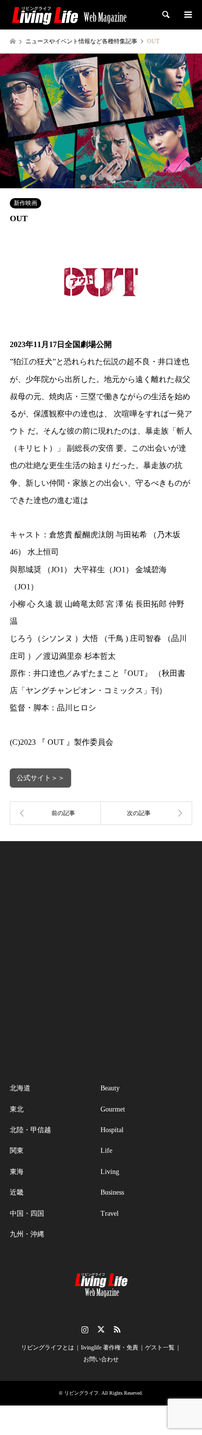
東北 (17, 1109)
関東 (17, 1150)
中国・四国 (27, 1213)
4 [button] (110, 177)
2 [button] (92, 177)
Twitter (101, 1329)
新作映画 (25, 203)
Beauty (110, 1088)
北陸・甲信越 (30, 1130)
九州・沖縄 (27, 1234)
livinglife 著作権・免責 (109, 1347)
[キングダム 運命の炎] (55, 813)
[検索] (165, 14)
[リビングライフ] (69, 14)
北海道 (20, 1088)
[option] (101, 121)
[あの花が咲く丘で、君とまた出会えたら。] (146, 813)
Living (110, 1171)
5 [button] (119, 177)
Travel (110, 1213)
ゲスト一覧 (160, 1347)
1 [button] (83, 177)
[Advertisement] (101, 962)
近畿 (17, 1192)
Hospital (112, 1130)
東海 (17, 1171)
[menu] (187, 14)
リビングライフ (81, 1393)
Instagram (84, 1329)
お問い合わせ (101, 1359)
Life (106, 1150)
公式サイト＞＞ (41, 778)
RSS (117, 1329)
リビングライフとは (47, 1347)
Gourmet (113, 1109)
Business (112, 1192)
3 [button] (101, 177)
